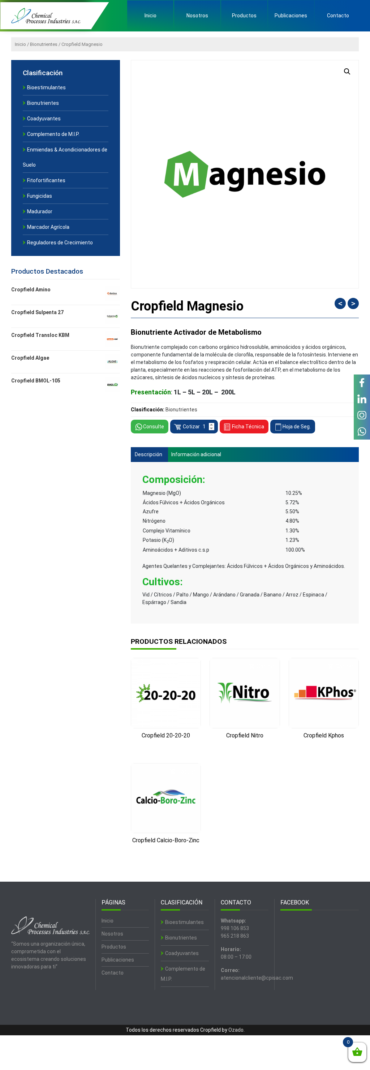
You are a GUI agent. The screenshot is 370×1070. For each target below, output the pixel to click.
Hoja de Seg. (297, 426)
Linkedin (362, 399)
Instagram (362, 415)
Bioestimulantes (46, 87)
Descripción (148, 454)
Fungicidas (39, 196)
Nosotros (197, 15)
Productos (244, 15)
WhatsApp (362, 431)
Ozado (236, 1030)
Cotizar (191, 426)
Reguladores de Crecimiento (60, 242)
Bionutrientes (43, 44)
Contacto (338, 15)
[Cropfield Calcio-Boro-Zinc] (166, 798)
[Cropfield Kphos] (323, 693)
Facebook (362, 382)
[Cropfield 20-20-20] (166, 693)
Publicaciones (291, 15)
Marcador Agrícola (48, 227)
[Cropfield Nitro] (244, 693)
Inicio (150, 15)
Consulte (153, 426)
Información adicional (196, 454)
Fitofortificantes (46, 180)
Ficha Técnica (248, 426)
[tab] (148, 454)
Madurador (39, 211)
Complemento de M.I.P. (53, 134)
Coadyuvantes (44, 118)
